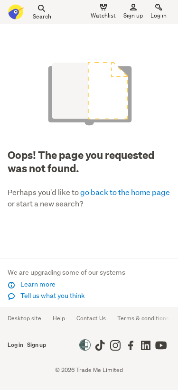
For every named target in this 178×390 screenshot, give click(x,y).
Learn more (37, 284)
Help (59, 318)
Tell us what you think (52, 295)
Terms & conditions (143, 318)
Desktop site (24, 318)
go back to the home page (125, 192)
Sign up (133, 15)
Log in (158, 15)
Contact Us (91, 318)
